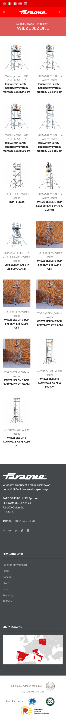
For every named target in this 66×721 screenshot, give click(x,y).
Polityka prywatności (15, 565)
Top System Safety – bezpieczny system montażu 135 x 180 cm (16, 147)
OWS (6, 583)
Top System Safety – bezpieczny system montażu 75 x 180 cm (49, 147)
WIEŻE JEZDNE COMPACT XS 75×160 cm (16, 442)
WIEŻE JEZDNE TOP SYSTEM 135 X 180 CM (16, 324)
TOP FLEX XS (12, 194)
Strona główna (25, 24)
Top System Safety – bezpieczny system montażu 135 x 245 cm (16, 88)
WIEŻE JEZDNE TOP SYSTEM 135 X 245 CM (49, 265)
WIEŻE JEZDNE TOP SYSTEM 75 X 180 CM (16, 382)
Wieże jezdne (13, 76)
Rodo (6, 571)
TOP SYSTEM (45, 253)
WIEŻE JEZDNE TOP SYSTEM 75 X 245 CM (49, 323)
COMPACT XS (45, 371)
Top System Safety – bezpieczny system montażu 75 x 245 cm (49, 88)
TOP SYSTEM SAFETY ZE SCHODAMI (16, 267)
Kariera (7, 577)
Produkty (42, 24)
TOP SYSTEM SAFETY (49, 76)
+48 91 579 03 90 (24, 521)
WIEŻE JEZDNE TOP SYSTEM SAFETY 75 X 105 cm (49, 206)
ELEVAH (7, 601)
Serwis (6, 589)
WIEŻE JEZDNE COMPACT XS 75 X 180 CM (49, 383)
